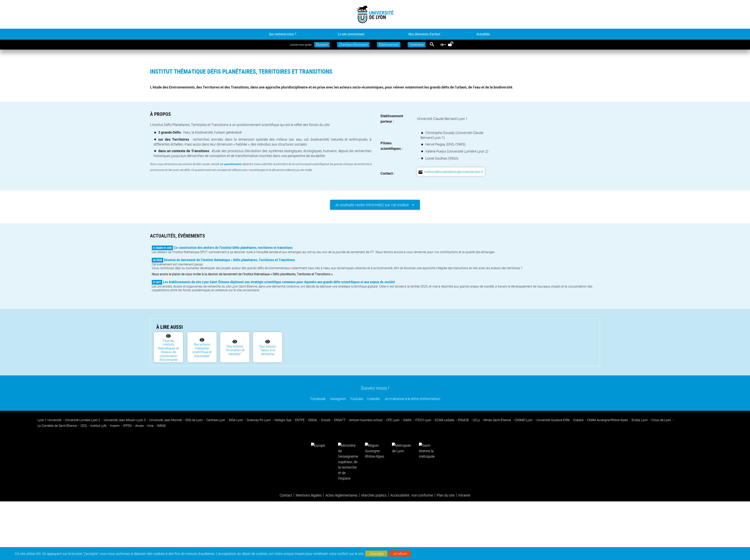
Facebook (318, 398)
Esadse (578, 420)
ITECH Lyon (423, 420)
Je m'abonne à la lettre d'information (412, 398)
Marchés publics (374, 495)
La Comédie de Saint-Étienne (58, 425)
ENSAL (313, 420)
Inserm (115, 425)
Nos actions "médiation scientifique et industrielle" (202, 350)
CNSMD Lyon (524, 420)
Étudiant (322, 44)
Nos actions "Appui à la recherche (267, 350)
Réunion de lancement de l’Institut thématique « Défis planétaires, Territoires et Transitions (229, 259)
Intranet (464, 495)
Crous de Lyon (661, 420)
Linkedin (373, 398)
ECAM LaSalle (445, 420)
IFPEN (127, 425)
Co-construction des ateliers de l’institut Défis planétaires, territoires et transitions (233, 247)
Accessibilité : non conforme (411, 495)
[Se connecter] (453, 45)
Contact (286, 495)
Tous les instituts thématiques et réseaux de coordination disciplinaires (168, 350)
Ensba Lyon (640, 420)
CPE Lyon (393, 420)
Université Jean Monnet (166, 420)
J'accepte (376, 553)
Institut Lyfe (98, 425)
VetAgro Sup (283, 420)
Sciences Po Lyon (259, 420)
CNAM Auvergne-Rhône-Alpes (608, 420)
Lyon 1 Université (50, 420)
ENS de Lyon (195, 420)
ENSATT (340, 420)
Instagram (337, 398)
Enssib (326, 420)
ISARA (407, 420)
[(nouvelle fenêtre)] (348, 461)
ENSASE (464, 420)
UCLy (477, 420)
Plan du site (445, 495)
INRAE (161, 425)
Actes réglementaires (341, 495)
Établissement (388, 44)
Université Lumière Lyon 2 (83, 420)
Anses (140, 425)
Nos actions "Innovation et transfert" (234, 350)
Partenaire (417, 44)
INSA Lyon (236, 420)
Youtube (356, 398)
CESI (84, 425)
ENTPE (300, 420)
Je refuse (400, 553)
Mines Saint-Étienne (498, 420)
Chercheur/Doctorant (353, 44)
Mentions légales (309, 495)
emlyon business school (366, 420)
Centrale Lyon (216, 420)
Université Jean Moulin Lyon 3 (125, 420)
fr (442, 45)
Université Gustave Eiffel (553, 420)
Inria (150, 425)
